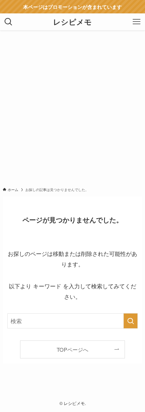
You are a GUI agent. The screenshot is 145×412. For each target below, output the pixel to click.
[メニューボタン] (136, 21)
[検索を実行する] (131, 320)
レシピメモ (72, 22)
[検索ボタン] (8, 21)
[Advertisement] (72, 106)
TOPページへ (72, 349)
